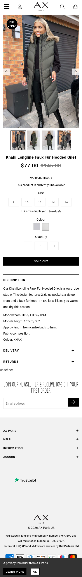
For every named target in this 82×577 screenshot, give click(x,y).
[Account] (19, 6)
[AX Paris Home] (40, 6)
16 (66, 202)
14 (53, 202)
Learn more (15, 571)
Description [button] (14, 280)
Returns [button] (11, 361)
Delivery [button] (11, 350)
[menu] (6, 7)
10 (27, 202)
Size (41, 193)
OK (35, 571)
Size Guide (55, 211)
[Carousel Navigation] (41, 72)
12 (40, 202)
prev (6, 72)
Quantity (41, 237)
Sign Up (73, 402)
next (75, 72)
